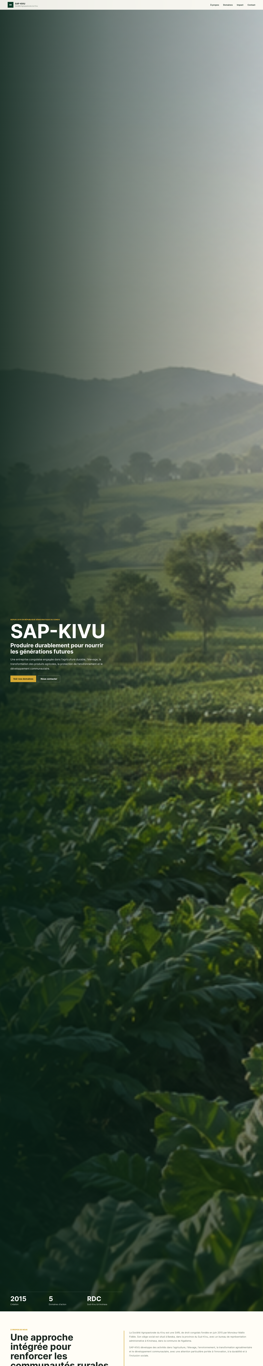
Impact (240, 5)
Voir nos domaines (23, 678)
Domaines (228, 5)
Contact (251, 5)
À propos (214, 5)
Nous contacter (49, 678)
